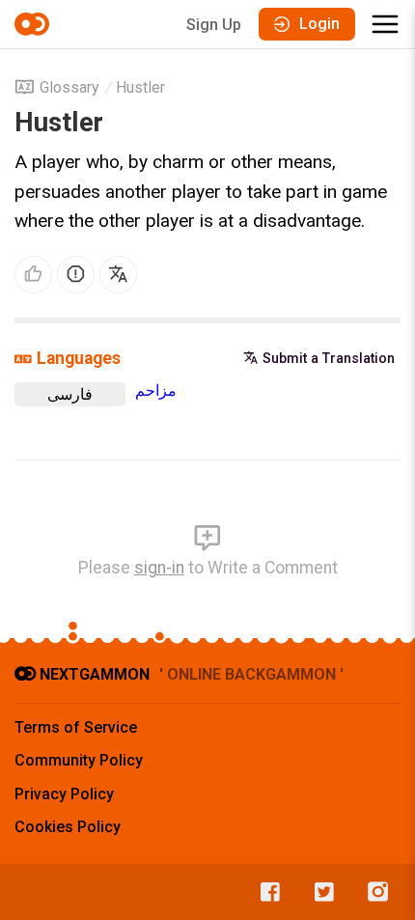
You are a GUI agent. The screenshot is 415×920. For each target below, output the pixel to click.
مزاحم (156, 390)
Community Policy (78, 760)
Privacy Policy (64, 794)
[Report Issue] (76, 274)
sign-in (159, 567)
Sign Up (213, 24)
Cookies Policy (67, 827)
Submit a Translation (329, 358)
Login (319, 23)
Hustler (140, 87)
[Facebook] (265, 892)
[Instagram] (373, 892)
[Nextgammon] (34, 24)
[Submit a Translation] (118, 274)
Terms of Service (75, 727)
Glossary (69, 87)
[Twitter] (319, 892)
